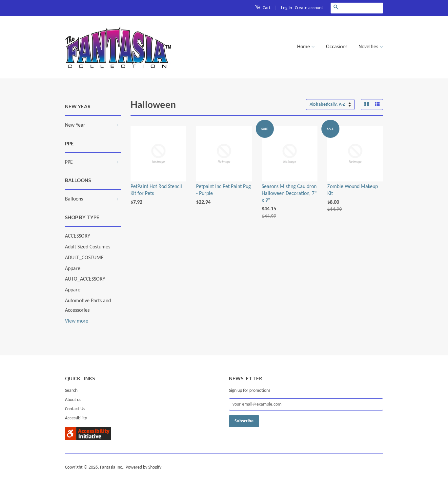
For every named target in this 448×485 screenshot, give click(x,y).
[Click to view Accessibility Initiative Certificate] (88, 438)
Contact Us (75, 409)
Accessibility (76, 418)
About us (73, 400)
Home (304, 47)
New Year (75, 125)
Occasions (336, 47)
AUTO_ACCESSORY (85, 279)
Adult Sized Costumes (87, 247)
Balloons (74, 199)
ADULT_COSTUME (84, 258)
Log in (286, 8)
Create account (309, 8)
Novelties (368, 47)
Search (71, 391)
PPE (69, 162)
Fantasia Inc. (111, 467)
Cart (266, 8)
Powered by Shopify (143, 467)
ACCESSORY (77, 236)
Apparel (73, 268)
